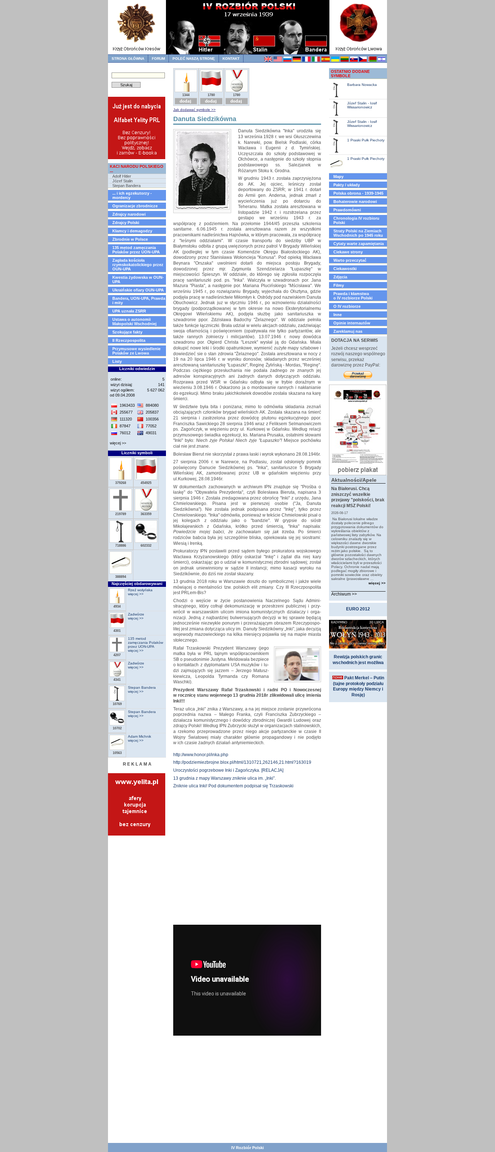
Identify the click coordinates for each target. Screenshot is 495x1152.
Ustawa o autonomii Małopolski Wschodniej (134, 321)
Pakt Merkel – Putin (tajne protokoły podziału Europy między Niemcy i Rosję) (358, 686)
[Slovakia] (354, 60)
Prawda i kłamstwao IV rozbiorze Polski (353, 295)
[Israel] (381, 60)
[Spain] (325, 60)
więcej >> (118, 443)
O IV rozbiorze (347, 306)
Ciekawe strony (348, 252)
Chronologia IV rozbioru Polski (356, 220)
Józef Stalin (122, 181)
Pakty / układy (346, 185)
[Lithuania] (344, 60)
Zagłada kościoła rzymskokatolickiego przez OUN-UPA (137, 264)
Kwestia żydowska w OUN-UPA (138, 279)
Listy (117, 361)
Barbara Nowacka (362, 85)
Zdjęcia (340, 277)
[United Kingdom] (268, 60)
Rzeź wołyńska (140, 590)
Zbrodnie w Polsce (130, 239)
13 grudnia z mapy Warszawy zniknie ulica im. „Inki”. (224, 778)
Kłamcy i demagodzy (132, 231)
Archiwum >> (344, 594)
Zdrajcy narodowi (129, 214)
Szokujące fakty (127, 332)
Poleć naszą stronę (193, 59)
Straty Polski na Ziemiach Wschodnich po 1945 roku (358, 233)
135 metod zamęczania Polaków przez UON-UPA (136, 249)
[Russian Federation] (287, 60)
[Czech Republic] (363, 60)
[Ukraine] (335, 60)
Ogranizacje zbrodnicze (135, 206)
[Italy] (316, 60)
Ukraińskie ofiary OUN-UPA (138, 290)
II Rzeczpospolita (128, 340)
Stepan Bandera (126, 185)
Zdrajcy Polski (125, 222)
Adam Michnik (139, 736)
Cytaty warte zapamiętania (358, 243)
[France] (306, 60)
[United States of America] (277, 60)
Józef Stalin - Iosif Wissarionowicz (362, 105)
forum (158, 59)
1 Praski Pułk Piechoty (365, 140)
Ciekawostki (345, 268)
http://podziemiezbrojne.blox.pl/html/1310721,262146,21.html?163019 (242, 762)
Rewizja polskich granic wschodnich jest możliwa (358, 659)
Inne (337, 314)
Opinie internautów (351, 323)
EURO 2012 (358, 609)
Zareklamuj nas (347, 331)
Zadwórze (136, 614)
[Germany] (296, 60)
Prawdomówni (347, 210)
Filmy (338, 285)
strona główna (128, 59)
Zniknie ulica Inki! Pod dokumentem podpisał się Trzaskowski (233, 785)
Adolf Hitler (121, 176)
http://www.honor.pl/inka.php (200, 754)
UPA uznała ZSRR (129, 311)
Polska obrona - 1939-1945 (358, 193)
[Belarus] (372, 60)
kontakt (231, 59)
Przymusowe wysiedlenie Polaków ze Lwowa (136, 351)
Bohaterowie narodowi (355, 201)
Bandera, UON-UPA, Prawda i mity (138, 300)
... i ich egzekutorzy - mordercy (132, 195)
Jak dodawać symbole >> (194, 110)
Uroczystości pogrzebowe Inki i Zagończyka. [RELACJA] (228, 770)
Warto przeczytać (349, 260)
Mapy (338, 176)
